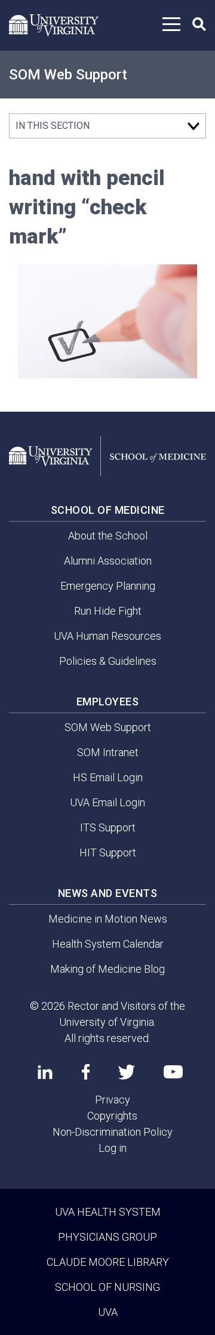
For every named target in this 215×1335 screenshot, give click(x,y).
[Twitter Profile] (126, 1072)
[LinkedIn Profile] (45, 1072)
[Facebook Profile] (86, 1072)
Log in (113, 1148)
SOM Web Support (68, 74)
